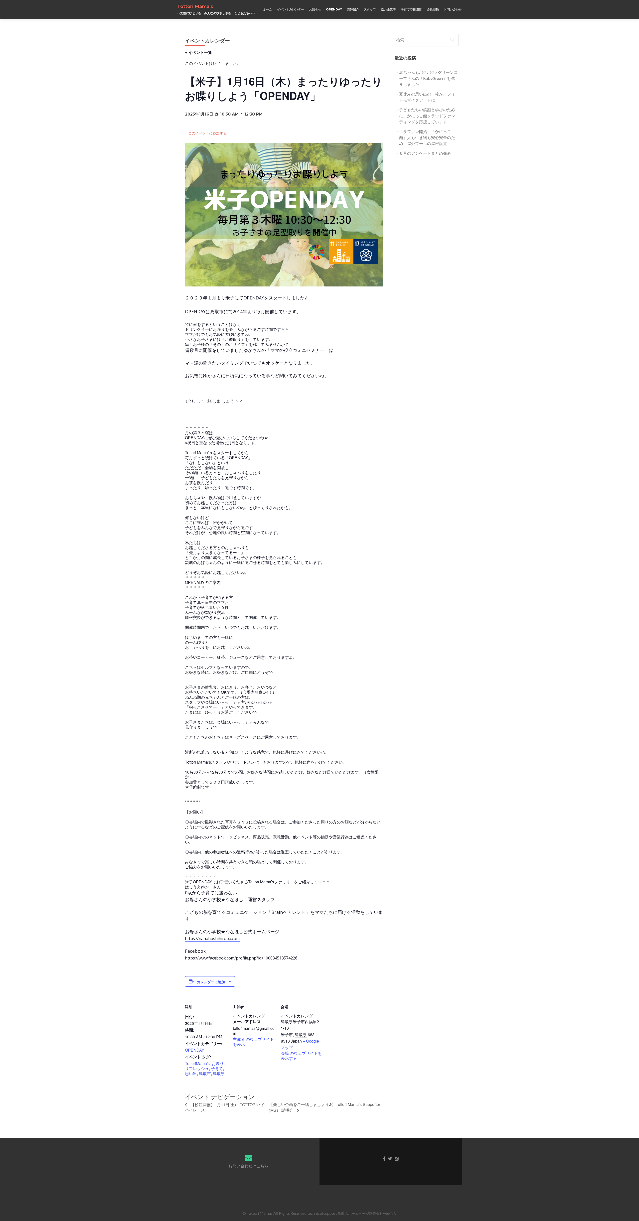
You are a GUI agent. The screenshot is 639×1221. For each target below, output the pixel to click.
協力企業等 (388, 9)
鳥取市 (205, 1073)
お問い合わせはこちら (248, 1165)
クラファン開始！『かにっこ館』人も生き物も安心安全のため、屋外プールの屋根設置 (427, 137)
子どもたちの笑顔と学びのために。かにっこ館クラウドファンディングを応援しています (427, 115)
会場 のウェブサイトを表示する (301, 1055)
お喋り (218, 1063)
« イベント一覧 (198, 52)
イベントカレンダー (290, 9)
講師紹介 (353, 9)
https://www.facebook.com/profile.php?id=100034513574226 (241, 958)
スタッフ (370, 9)
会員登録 (433, 9)
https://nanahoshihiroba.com (212, 938)
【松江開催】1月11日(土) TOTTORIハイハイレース (225, 1107)
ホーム (267, 9)
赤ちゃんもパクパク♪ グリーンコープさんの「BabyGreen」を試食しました (428, 78)
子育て (217, 1068)
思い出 (191, 1073)
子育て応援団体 (411, 9)
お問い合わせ (453, 9)
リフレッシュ (197, 1068)
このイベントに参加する (207, 133)
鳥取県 (219, 1073)
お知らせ (315, 9)
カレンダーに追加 (211, 981)
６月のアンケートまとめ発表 (425, 153)
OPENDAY (334, 9)
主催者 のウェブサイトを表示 (253, 1041)
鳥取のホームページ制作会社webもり (367, 1213)
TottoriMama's (197, 1063)
